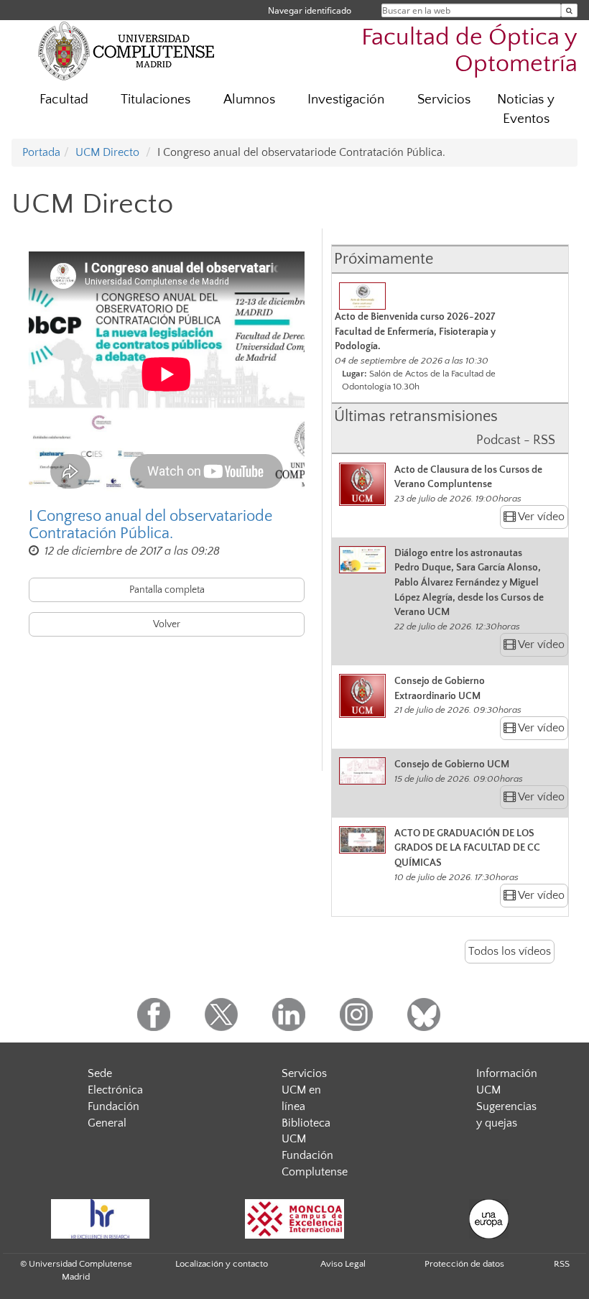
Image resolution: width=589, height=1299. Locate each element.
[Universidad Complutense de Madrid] (126, 50)
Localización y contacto (221, 1264)
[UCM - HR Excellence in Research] (100, 1219)
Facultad (64, 99)
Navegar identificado (309, 10)
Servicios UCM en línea (304, 1090)
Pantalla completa (167, 590)
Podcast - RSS (515, 440)
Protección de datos (464, 1264)
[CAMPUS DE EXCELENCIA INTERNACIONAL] (294, 1219)
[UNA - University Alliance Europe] (488, 1219)
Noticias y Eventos (526, 109)
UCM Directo (107, 152)
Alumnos (249, 99)
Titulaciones (155, 99)
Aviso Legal (343, 1264)
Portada (41, 152)
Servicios (443, 99)
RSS (562, 1264)
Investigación (345, 99)
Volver (166, 624)
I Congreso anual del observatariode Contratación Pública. (150, 525)
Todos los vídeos (509, 951)
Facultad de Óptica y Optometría (469, 51)
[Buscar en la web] (569, 10)
